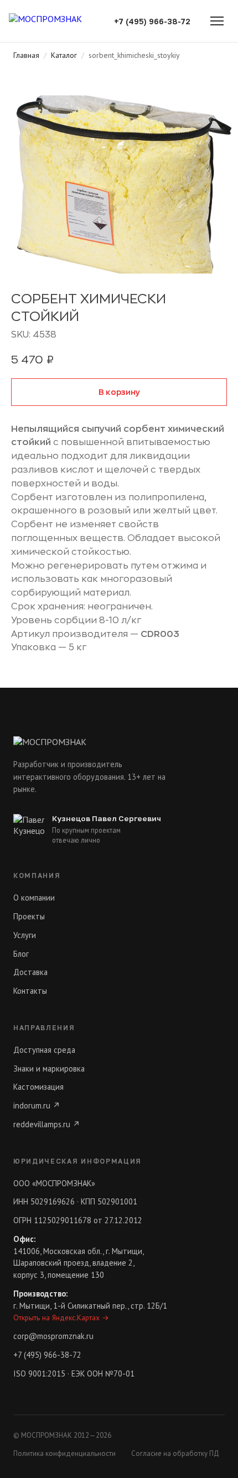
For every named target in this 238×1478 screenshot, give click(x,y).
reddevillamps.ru (46, 1124)
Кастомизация (38, 1086)
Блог (21, 954)
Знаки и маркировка (49, 1068)
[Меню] (217, 21)
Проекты (29, 916)
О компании (34, 897)
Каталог (64, 55)
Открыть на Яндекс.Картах (61, 1317)
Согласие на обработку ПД (175, 1453)
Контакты (30, 991)
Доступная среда (44, 1050)
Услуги (24, 935)
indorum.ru (36, 1105)
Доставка (30, 972)
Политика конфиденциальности (64, 1453)
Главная (26, 55)
